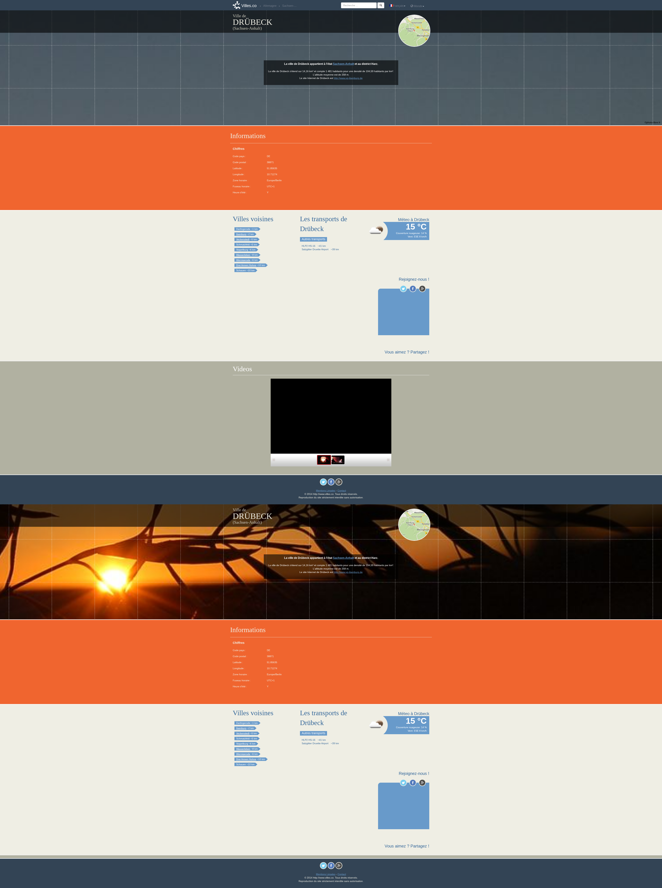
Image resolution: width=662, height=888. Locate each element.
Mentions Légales (325, 490)
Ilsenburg (241, 234)
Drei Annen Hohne (246, 265)
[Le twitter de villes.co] (403, 288)
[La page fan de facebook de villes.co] (412, 288)
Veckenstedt (242, 239)
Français (398, 5)
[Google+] (422, 288)
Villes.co (249, 5)
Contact (342, 490)
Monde (417, 6)
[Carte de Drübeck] (415, 31)
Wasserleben (243, 254)
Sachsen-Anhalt (343, 63)
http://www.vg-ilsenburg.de (348, 78)
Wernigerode (243, 260)
